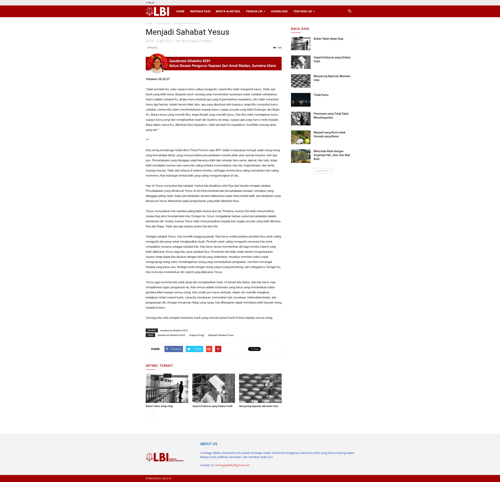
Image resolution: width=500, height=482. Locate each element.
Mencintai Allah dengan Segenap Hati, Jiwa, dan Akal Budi (332, 155)
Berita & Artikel (228, 11)
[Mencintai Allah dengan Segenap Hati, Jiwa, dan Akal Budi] (301, 156)
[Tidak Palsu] (301, 100)
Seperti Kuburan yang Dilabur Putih (212, 406)
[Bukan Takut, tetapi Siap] (167, 388)
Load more (321, 170)
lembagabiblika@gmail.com (232, 465)
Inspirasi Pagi (200, 11)
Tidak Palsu (321, 94)
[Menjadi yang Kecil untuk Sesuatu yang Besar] (301, 137)
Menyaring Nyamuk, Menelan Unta (258, 406)
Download (279, 11)
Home (180, 11)
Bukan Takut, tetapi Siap (159, 406)
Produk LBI (254, 11)
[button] (349, 11)
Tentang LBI (302, 11)
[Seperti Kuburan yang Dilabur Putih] (213, 388)
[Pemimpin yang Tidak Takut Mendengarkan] (301, 118)
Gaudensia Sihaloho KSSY (174, 330)
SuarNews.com (301, 185)
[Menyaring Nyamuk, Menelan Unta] (260, 388)
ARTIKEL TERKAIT (159, 366)
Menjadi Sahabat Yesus (221, 335)
